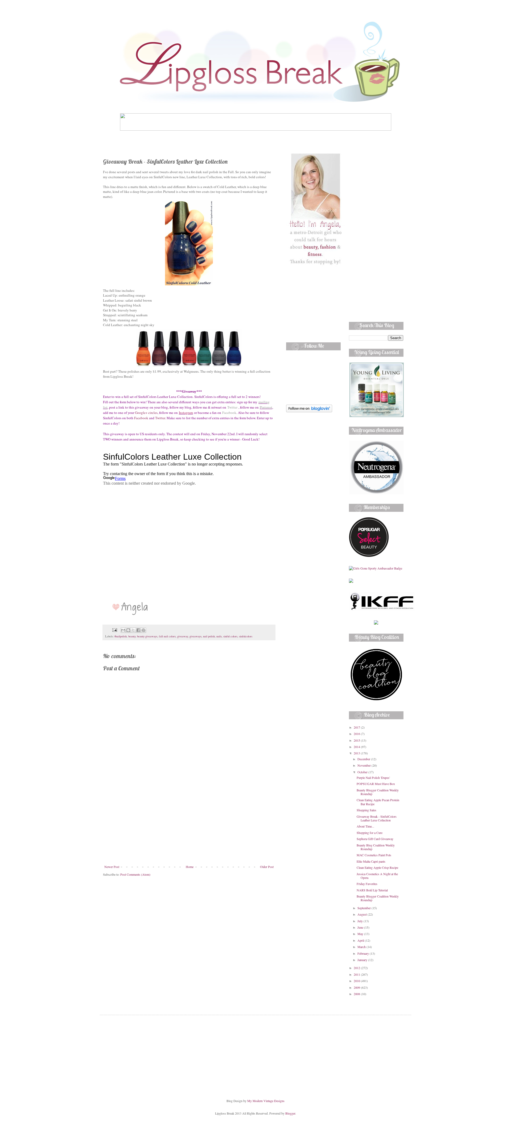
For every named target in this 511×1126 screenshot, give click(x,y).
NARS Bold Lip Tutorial (372, 890)
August (362, 914)
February (363, 953)
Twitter (232, 407)
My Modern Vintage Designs (266, 1101)
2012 (357, 968)
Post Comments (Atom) (135, 874)
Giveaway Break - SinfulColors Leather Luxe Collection (377, 818)
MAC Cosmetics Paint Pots (374, 855)
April (361, 940)
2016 (357, 734)
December (364, 759)
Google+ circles (146, 412)
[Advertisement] (189, 825)
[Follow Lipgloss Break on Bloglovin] (309, 411)
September (364, 908)
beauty (131, 636)
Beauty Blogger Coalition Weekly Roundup (378, 792)
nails (219, 636)
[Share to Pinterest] (143, 630)
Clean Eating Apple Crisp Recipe (377, 867)
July (360, 921)
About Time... (365, 826)
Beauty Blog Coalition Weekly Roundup (376, 847)
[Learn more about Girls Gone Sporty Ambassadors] (376, 568)
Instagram (186, 412)
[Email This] (123, 630)
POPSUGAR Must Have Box (376, 784)
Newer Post (111, 867)
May (360, 934)
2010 (357, 981)
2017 (357, 727)
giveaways (195, 636)
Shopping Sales (366, 810)
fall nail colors (167, 636)
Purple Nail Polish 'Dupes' (373, 777)
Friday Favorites (367, 884)
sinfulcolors (245, 636)
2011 (357, 974)
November (364, 765)
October (362, 772)
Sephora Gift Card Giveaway (375, 839)
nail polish (209, 636)
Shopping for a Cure (369, 832)
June (360, 927)
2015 (357, 740)
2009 (357, 987)
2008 (357, 994)
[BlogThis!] (128, 630)
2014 (357, 747)
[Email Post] (114, 629)
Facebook (229, 412)
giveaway (182, 636)
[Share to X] (133, 630)
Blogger (290, 1113)
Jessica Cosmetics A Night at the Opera (377, 876)
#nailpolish (120, 636)
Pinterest (266, 407)
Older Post (267, 867)
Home (189, 867)
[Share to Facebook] (138, 630)
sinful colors (230, 636)
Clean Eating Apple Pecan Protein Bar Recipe (378, 802)
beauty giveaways (147, 636)
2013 (357, 753)
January (362, 960)
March (361, 947)
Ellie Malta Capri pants (371, 861)
